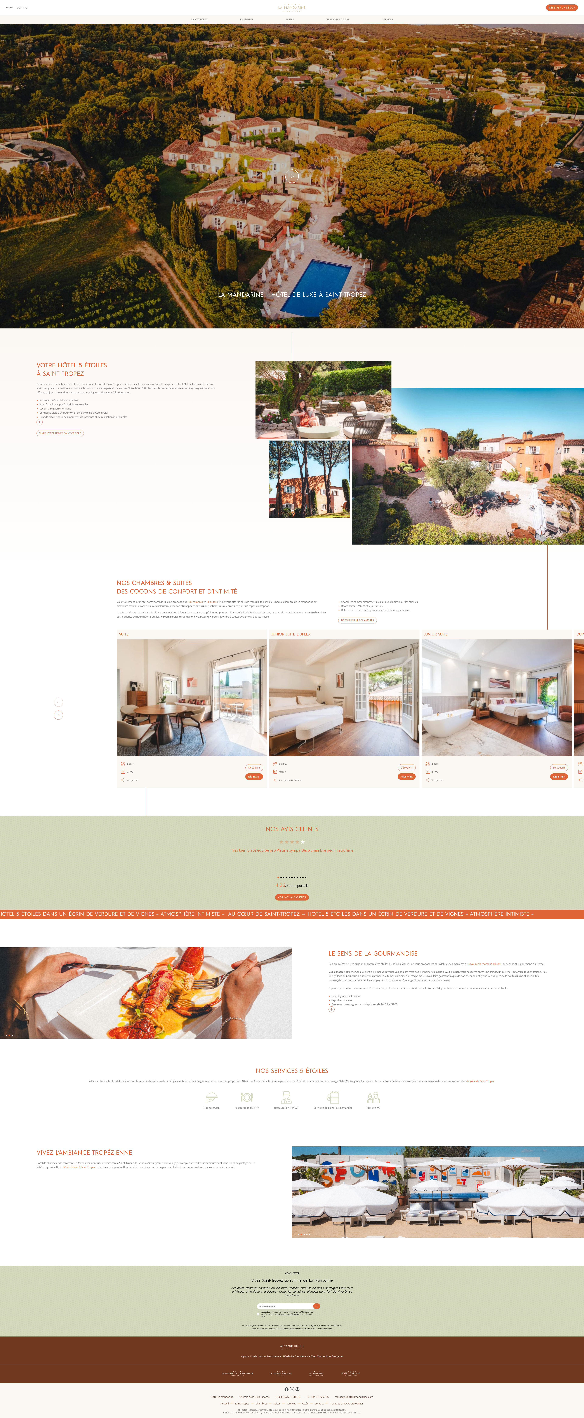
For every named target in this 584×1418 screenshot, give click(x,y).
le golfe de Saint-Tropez (480, 1081)
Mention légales (282, 1413)
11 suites (211, 602)
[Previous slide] (58, 702)
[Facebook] (287, 1389)
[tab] (278, 877)
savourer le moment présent (484, 964)
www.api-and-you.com (247, 1413)
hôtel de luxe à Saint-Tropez (79, 1167)
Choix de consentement (318, 1413)
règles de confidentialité (284, 1410)
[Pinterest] (297, 1389)
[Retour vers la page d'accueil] (292, 7)
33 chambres (195, 602)
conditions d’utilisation (312, 1410)
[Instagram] (292, 1389)
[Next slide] (58, 715)
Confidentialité (299, 1413)
